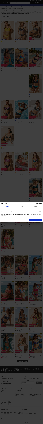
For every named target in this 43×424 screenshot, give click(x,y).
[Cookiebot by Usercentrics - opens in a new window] (37, 203)
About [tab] (35, 206)
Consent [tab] (7, 206)
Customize (21, 219)
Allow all (35, 219)
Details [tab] (21, 206)
